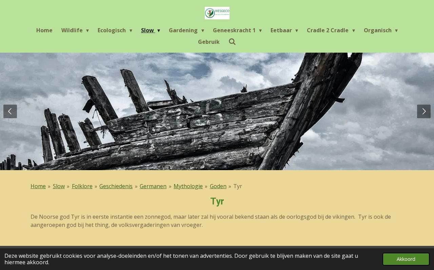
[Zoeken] (232, 41)
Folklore (82, 186)
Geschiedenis (116, 186)
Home (38, 186)
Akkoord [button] (406, 259)
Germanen (153, 186)
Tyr (237, 186)
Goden (218, 186)
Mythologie (188, 186)
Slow (59, 186)
